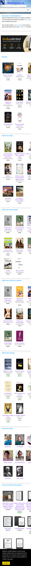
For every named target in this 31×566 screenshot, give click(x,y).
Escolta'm (19, 75)
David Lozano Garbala (19, 104)
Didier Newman (20, 181)
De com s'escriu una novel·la (20, 394)
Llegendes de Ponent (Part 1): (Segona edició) (19, 155)
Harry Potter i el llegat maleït (8, 416)
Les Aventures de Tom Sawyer (19, 228)
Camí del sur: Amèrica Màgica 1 (19, 199)
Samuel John (8, 200)
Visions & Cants (20, 270)
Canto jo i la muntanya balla (20, 321)
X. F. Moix (19, 158)
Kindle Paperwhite (19, 528)
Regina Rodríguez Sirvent (8, 106)
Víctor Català (8, 344)
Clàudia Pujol (19, 372)
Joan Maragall (19, 272)
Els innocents (19, 250)
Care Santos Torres (8, 177)
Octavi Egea (20, 251)
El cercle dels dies (8, 124)
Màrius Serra (19, 396)
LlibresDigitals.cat (14, 2)
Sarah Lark (8, 446)
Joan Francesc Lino (8, 322)
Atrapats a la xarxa (8, 371)
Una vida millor (8, 393)
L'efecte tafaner (8, 250)
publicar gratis (18, 25)
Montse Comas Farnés (8, 77)
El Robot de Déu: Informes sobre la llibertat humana (19, 177)
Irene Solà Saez (20, 324)
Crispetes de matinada (8, 102)
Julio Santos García (8, 158)
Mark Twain (20, 231)
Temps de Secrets (8, 321)
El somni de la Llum (8, 75)
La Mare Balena (8, 343)
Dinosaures (8, 198)
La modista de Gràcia (19, 415)
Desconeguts (19, 102)
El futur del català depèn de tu (19, 125)
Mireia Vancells (8, 231)
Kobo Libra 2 (8, 528)
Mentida (8, 176)
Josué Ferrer (19, 201)
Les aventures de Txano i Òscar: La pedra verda (7, 155)
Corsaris (8, 270)
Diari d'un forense (19, 371)
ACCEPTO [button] (6, 563)
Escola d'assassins (19, 343)
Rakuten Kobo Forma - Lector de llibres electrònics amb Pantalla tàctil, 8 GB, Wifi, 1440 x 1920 (19, 506)
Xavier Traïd (8, 272)
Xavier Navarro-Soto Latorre (8, 252)
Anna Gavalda (8, 395)
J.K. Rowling (8, 418)
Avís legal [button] (10, 559)
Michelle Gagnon (8, 372)
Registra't (22, 27)
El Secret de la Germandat (8, 228)
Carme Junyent (20, 127)
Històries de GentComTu (20, 299)
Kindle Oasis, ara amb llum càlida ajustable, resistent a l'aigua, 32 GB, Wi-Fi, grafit (8, 505)
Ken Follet (8, 126)
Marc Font (19, 417)
